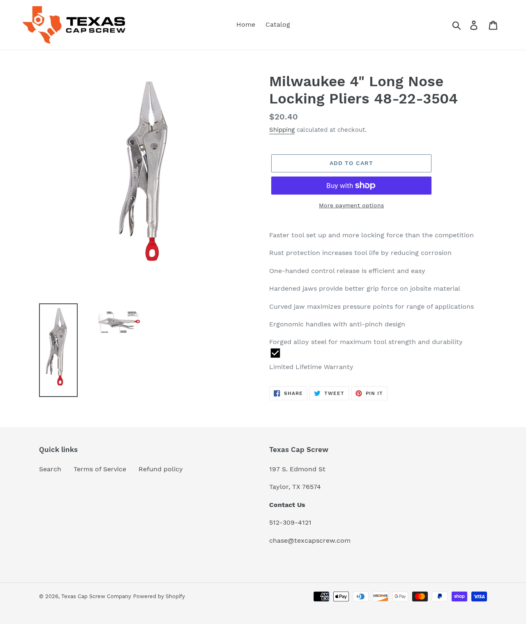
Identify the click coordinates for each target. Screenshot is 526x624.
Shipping (282, 129)
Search (50, 469)
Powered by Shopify (159, 596)
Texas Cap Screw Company (96, 596)
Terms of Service (100, 469)
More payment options (351, 205)
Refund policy (160, 469)
